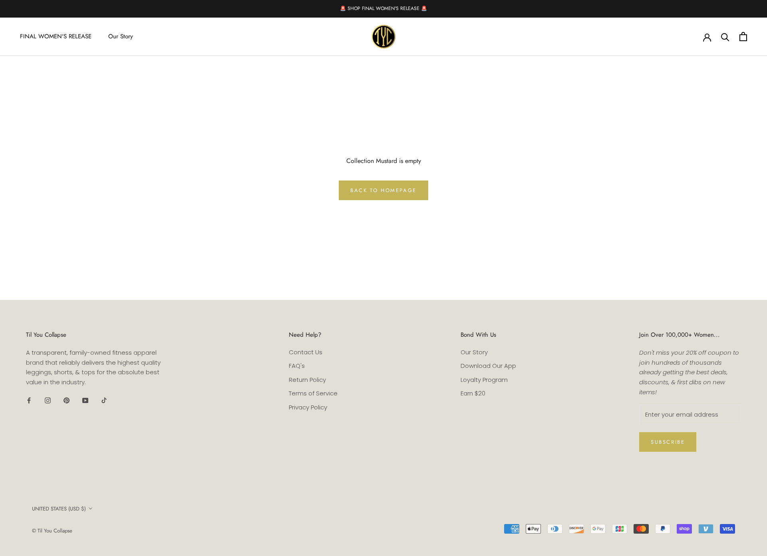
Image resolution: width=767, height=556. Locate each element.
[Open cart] (743, 36)
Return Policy (307, 379)
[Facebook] (29, 400)
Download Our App (488, 365)
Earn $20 (473, 393)
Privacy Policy (308, 407)
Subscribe (668, 442)
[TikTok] (104, 400)
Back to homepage (383, 190)
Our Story (120, 36)
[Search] (725, 36)
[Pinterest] (67, 400)
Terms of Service (313, 393)
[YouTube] (85, 400)
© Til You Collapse (52, 530)
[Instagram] (48, 400)
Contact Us (305, 352)
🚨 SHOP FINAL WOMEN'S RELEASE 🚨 (383, 8)
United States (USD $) (59, 508)
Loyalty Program (484, 379)
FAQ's (297, 365)
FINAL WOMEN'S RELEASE (55, 36)
